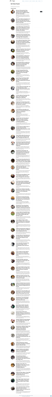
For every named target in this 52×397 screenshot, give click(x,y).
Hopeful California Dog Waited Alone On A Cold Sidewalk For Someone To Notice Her (22, 350)
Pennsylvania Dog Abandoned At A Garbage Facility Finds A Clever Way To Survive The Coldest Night (23, 160)
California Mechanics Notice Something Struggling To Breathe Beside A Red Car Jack (23, 343)
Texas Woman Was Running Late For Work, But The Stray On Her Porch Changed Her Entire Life (23, 136)
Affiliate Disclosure (29, 395)
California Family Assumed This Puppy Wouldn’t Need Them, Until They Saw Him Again (23, 276)
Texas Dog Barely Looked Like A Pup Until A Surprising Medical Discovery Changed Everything (23, 57)
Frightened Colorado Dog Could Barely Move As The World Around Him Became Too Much (23, 103)
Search (41, 11)
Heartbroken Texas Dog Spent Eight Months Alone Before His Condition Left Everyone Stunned (23, 206)
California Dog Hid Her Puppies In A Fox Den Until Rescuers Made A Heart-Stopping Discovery (23, 229)
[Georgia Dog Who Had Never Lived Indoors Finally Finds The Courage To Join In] (13, 261)
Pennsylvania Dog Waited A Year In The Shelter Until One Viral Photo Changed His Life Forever (23, 175)
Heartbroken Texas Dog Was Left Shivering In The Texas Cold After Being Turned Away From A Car (23, 292)
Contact (32, 395)
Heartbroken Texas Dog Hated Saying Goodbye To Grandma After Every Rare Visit (22, 298)
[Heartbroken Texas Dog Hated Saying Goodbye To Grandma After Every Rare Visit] (13, 299)
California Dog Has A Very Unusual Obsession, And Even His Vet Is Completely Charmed (23, 50)
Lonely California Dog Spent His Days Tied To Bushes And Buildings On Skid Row (22, 96)
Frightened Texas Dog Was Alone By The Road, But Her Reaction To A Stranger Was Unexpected (23, 35)
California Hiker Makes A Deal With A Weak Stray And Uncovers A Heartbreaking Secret (23, 373)
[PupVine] (15, 1)
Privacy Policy (23, 395)
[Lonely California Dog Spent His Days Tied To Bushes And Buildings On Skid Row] (13, 97)
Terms (25, 395)
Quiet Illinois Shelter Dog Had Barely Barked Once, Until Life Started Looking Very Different (22, 306)
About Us (20, 395)
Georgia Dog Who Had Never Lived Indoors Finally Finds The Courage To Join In (22, 260)
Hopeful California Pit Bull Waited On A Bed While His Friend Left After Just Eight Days (23, 320)
